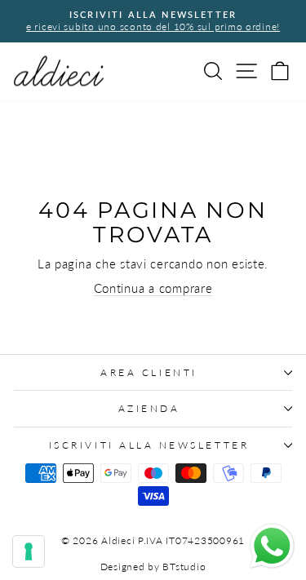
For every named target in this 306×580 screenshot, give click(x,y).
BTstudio (184, 566)
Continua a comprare (153, 288)
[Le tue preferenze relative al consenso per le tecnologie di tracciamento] (28, 551)
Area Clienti (148, 372)
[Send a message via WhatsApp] (272, 546)
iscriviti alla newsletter (149, 445)
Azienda (149, 408)
